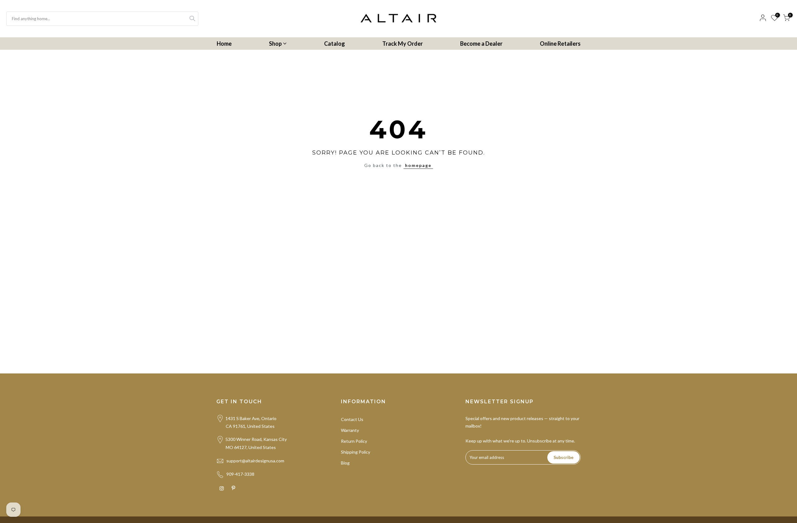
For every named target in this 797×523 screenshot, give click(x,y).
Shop (275, 43)
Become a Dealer (481, 43)
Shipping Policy (355, 452)
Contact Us (352, 419)
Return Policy (354, 441)
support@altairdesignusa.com (255, 460)
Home (224, 43)
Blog (345, 462)
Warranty (350, 430)
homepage (418, 165)
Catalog (334, 43)
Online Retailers (560, 43)
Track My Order (402, 43)
